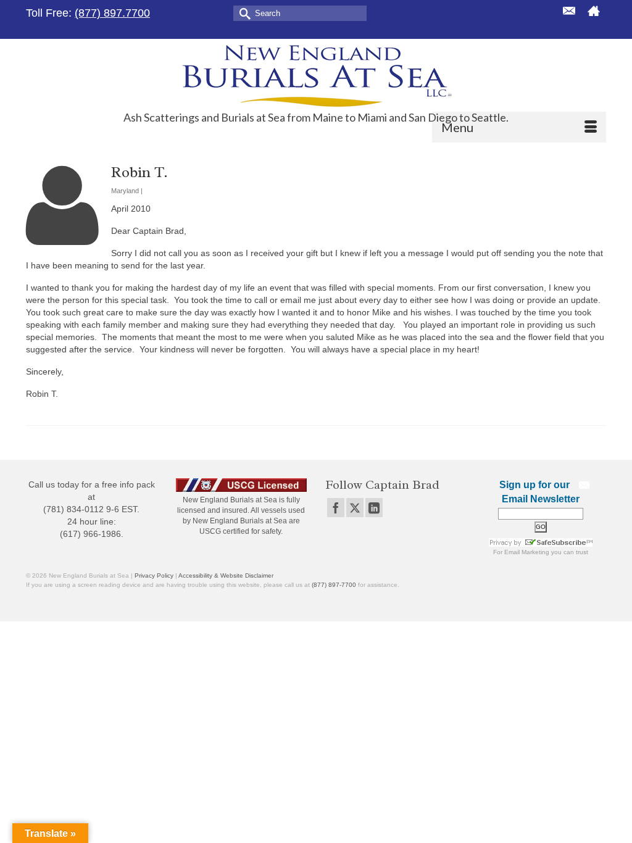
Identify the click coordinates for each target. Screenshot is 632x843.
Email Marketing (526, 552)
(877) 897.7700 (112, 13)
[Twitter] (355, 507)
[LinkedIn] (374, 507)
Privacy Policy (154, 575)
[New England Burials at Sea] (316, 75)
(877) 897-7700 (334, 584)
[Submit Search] (242, 12)
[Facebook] (335, 507)
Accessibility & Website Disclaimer (225, 575)
